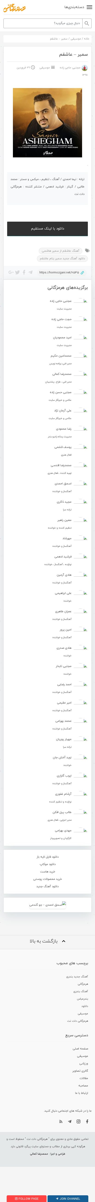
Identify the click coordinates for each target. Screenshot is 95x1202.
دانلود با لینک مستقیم (47, 228)
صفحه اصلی (80, 1049)
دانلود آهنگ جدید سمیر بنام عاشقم (62, 259)
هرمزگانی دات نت (77, 1021)
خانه (86, 39)
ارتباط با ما (81, 1093)
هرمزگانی (83, 984)
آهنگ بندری (80, 991)
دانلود (84, 1006)
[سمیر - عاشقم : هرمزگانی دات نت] (14, 7)
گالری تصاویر (80, 1071)
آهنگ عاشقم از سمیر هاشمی (60, 251)
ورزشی (83, 1063)
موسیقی (76, 39)
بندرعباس (82, 999)
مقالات (84, 1078)
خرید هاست (47, 872)
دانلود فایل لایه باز (48, 857)
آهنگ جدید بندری (77, 977)
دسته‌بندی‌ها (74, 7)
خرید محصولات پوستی (47, 879)
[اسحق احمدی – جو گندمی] (47, 905)
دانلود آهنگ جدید (47, 886)
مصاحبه (83, 1086)
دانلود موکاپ (48, 864)
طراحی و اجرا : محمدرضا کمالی (47, 1154)
